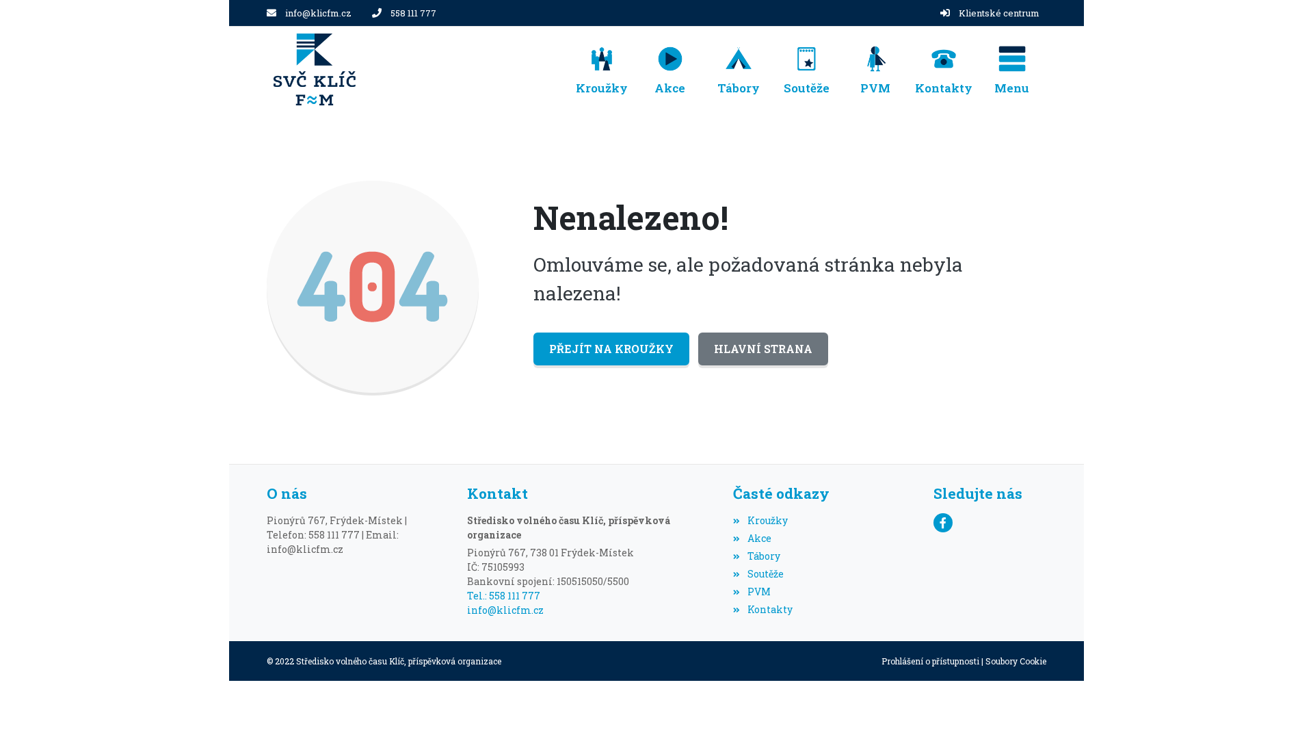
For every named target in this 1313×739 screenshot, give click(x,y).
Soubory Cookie (1015, 661)
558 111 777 (413, 13)
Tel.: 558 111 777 (503, 595)
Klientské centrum (999, 13)
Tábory (763, 555)
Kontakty (769, 609)
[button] (1012, 69)
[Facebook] (943, 522)
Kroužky (767, 520)
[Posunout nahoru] (1282, 708)
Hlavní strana (763, 348)
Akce (759, 538)
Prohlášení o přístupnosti (930, 661)
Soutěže (765, 573)
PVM (758, 591)
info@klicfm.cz (318, 13)
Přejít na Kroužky (611, 348)
